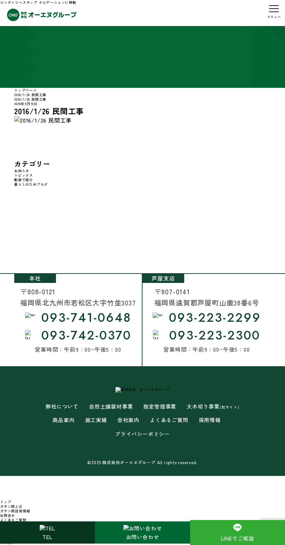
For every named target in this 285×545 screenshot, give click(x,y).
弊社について (62, 406)
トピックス (23, 175)
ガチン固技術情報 (15, 510)
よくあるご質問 (169, 420)
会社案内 (128, 420)
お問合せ (7, 515)
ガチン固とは (11, 506)
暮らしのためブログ (31, 184)
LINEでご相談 (237, 538)
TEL (47, 536)
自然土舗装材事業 (111, 406)
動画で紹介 (23, 179)
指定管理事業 (159, 406)
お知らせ (21, 170)
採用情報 (210, 420)
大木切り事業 (213, 406)
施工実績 (96, 420)
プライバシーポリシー (142, 433)
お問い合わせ (142, 536)
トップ (5, 501)
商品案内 (63, 420)
